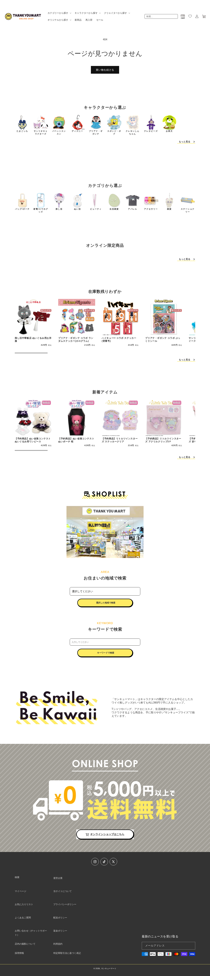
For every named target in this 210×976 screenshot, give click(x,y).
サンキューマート (109, 968)
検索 (17, 877)
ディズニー (77, 131)
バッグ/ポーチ (22, 209)
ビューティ (96, 209)
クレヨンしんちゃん (132, 132)
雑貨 (169, 209)
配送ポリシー (60, 917)
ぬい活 (77, 209)
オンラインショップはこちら (107, 834)
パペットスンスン (59, 132)
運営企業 (58, 878)
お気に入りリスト (24, 904)
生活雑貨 (114, 209)
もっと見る (184, 141)
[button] (59, 13)
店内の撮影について (25, 944)
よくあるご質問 (23, 917)
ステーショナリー (188, 210)
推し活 (59, 209)
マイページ (20, 891)
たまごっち (22, 131)
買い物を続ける (105, 69)
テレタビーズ (151, 131)
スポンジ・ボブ (114, 132)
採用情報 (19, 953)
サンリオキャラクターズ (41, 132)
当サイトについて (62, 891)
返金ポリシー (60, 930)
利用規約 (58, 944)
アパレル (132, 209)
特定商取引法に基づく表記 (67, 953)
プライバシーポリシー (64, 904)
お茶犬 (169, 131)
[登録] (191, 946)
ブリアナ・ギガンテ (96, 132)
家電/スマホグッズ (40, 210)
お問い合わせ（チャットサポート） (31, 932)
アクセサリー (151, 209)
